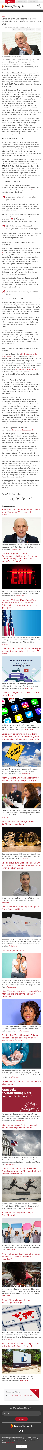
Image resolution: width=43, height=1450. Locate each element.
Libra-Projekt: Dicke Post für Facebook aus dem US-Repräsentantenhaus (19, 1126)
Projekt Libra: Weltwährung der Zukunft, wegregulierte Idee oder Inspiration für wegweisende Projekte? (20, 1037)
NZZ (11, 219)
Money (10, 2)
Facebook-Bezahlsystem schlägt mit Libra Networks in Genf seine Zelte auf (21, 1344)
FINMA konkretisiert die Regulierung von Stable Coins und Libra (20, 907)
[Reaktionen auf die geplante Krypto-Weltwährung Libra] (21, 1230)
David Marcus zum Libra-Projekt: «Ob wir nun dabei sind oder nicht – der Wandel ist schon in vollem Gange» (21, 865)
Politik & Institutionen (19, 29)
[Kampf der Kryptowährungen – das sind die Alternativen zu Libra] (21, 839)
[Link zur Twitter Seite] (20, 1431)
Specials (21, 2)
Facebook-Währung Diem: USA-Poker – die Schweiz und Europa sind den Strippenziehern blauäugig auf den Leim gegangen (20, 604)
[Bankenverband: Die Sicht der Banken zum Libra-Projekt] (21, 1099)
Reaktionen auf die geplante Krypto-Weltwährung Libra (18, 1213)
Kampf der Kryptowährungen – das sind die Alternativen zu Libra (20, 822)
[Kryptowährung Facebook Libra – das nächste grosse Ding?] (21, 1318)
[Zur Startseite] (12, 6)
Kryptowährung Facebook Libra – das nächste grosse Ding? (19, 1301)
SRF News (31, 190)
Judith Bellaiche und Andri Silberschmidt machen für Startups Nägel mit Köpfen (20, 778)
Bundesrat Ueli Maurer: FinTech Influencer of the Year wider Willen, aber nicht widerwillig (21, 512)
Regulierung (30, 29)
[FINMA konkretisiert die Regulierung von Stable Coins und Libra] (21, 924)
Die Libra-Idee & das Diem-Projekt (20, 1396)
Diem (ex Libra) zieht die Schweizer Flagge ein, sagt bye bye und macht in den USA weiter (21, 651)
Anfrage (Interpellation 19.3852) (27, 369)
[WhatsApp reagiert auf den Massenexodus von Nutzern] (21, 710)
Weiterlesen (16, 549)
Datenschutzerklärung (12, 1442)
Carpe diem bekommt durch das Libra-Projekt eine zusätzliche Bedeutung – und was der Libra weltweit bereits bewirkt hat (21, 736)
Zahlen (38, 29)
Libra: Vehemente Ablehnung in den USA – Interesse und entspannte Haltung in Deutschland (21, 994)
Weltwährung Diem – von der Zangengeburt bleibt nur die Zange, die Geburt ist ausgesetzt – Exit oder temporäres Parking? (19, 557)
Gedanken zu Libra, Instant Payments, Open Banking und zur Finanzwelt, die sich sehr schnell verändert (21, 1171)
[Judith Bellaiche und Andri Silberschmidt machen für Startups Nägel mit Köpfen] (21, 796)
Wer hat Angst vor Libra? (13, 950)
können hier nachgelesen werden (22, 430)
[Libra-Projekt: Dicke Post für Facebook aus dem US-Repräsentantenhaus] (21, 1143)
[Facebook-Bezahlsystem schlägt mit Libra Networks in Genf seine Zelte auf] (21, 1361)
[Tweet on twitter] (18, 499)
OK (21, 1446)
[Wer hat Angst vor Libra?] (21, 965)
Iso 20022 (33, 2)
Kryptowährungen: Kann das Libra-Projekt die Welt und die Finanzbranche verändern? (21, 1256)
